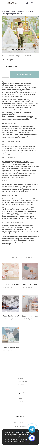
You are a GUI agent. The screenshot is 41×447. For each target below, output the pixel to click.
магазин (5, 12)
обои (13, 12)
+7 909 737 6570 (20, 422)
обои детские (22, 12)
